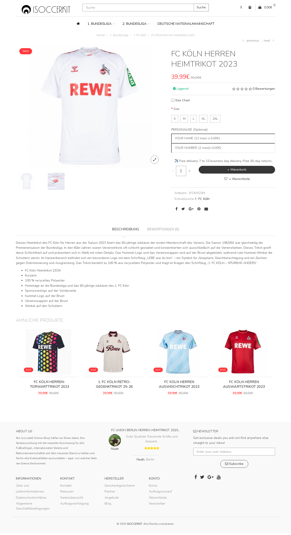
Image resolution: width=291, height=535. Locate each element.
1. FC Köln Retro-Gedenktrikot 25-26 (114, 384)
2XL (215, 119)
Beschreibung (125, 229)
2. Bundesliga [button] (135, 23)
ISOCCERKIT (134, 524)
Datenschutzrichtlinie (31, 497)
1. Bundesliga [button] (100, 23)
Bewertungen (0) (163, 229)
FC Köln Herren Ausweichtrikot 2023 (179, 384)
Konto (153, 485)
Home (101, 35)
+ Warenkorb (236, 169)
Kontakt (65, 485)
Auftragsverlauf (160, 491)
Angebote (112, 497)
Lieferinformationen (30, 491)
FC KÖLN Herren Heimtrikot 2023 (173, 35)
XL (203, 119)
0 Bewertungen (264, 89)
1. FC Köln (139, 35)
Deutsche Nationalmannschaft (186, 23)
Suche (201, 7)
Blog (108, 503)
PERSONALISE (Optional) (189, 129)
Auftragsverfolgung (74, 503)
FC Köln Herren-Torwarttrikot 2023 (49, 384)
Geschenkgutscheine (120, 485)
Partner (110, 491)
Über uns (22, 485)
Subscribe (235, 464)
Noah (140, 460)
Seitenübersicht (71, 497)
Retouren (67, 491)
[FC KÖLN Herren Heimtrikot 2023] (89, 106)
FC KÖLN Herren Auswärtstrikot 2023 (244, 384)
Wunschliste (158, 497)
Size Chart (182, 100)
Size (176, 109)
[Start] (78, 24)
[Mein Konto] (241, 7)
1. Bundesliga (118, 35)
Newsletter (157, 503)
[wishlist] (43, 408)
